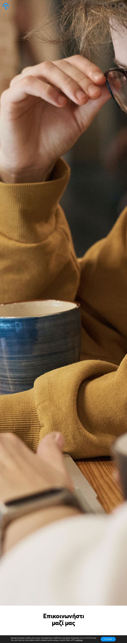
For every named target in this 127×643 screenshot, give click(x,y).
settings (79, 640)
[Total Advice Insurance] (5, 6)
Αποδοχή (108, 639)
